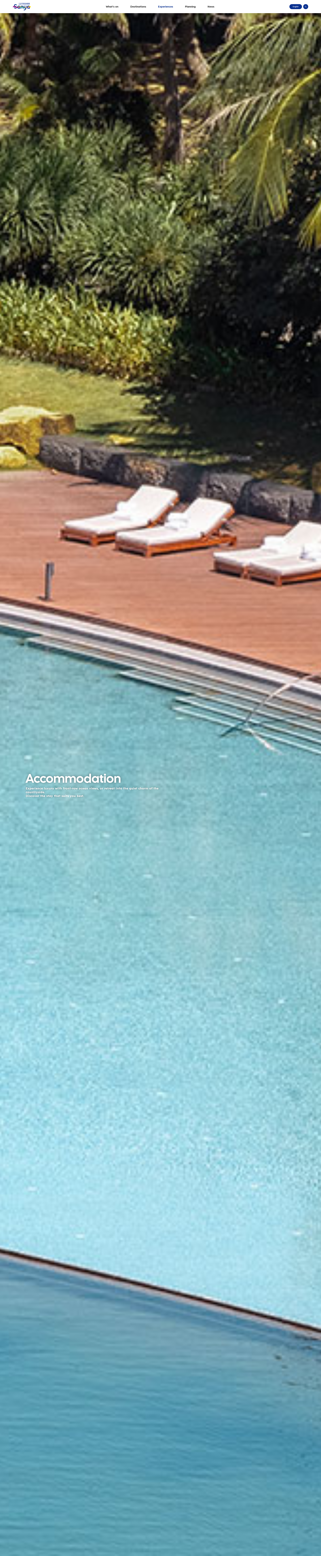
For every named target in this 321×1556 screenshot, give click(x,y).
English (296, 7)
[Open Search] (305, 6)
